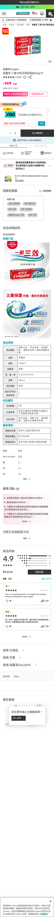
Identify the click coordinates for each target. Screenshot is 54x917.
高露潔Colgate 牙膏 (16, 215)
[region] (27, 907)
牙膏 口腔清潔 (26, 209)
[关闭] (50, 901)
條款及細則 (19, 181)
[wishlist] (24, 77)
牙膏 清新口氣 (29, 204)
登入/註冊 (17, 718)
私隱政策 (44, 914)
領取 (42, 123)
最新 (10, 579)
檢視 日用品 (11, 650)
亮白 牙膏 (12, 209)
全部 (4, 579)
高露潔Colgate (11, 69)
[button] (50, 13)
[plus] (15, 133)
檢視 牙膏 (9, 657)
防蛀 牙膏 (32, 215)
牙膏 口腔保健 (13, 204)
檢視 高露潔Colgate (17, 665)
